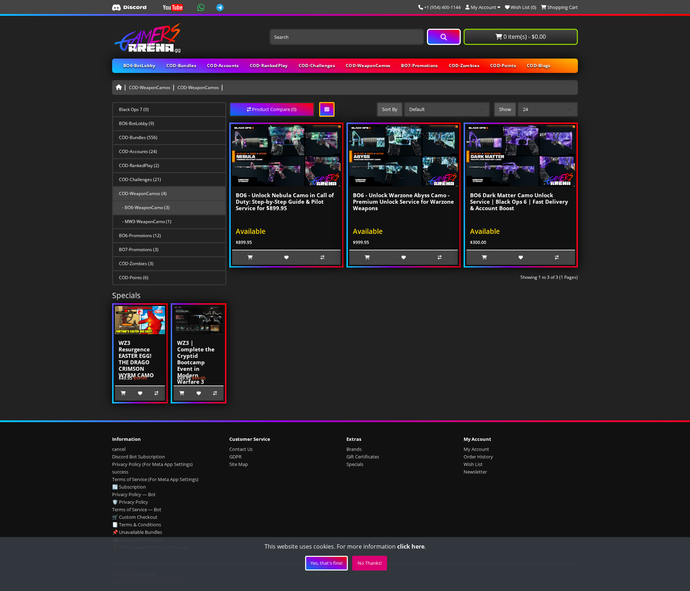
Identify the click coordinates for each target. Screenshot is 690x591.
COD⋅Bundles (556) (138, 137)
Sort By (389, 109)
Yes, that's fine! (326, 563)
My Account (476, 449)
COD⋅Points (503, 66)
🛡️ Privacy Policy (130, 502)
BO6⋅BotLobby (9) (136, 123)
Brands (354, 449)
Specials (354, 464)
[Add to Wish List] (140, 393)
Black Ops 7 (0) (134, 109)
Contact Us (241, 449)
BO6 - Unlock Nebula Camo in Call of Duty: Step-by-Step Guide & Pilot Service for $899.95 (285, 201)
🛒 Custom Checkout (134, 517)
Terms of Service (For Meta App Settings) (155, 479)
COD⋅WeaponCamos (368, 66)
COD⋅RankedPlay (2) (139, 165)
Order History (478, 456)
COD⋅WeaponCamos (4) (143, 193)
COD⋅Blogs (539, 66)
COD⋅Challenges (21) (140, 179)
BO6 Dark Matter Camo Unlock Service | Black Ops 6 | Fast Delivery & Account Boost (519, 201)
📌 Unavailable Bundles (137, 532)
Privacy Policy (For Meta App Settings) (152, 464)
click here (410, 546)
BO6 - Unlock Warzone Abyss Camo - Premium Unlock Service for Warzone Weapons (403, 201)
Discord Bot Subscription (138, 456)
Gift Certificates (362, 456)
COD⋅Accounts (223, 66)
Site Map (238, 464)
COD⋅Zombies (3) (136, 263)
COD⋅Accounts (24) (138, 151)
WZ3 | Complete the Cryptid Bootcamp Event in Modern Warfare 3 (196, 362)
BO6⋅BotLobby (139, 66)
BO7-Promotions (419, 66)
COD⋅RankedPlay (269, 66)
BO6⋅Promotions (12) (140, 235)
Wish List (473, 464)
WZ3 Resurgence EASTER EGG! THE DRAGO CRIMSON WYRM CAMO (136, 359)
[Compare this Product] (156, 393)
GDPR (235, 456)
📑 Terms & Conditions (136, 524)
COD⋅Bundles (181, 66)
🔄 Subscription (129, 487)
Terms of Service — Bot (136, 509)
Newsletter (475, 471)
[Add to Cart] (123, 393)
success (120, 471)
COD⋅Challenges (317, 66)
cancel (118, 449)
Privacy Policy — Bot (134, 494)
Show (505, 109)
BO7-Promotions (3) (138, 249)
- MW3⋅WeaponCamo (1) (145, 221)
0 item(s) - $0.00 (524, 37)
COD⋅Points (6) (133, 277)
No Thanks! (370, 563)
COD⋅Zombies (464, 66)
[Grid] (327, 109)
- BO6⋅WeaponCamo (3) (144, 207)
